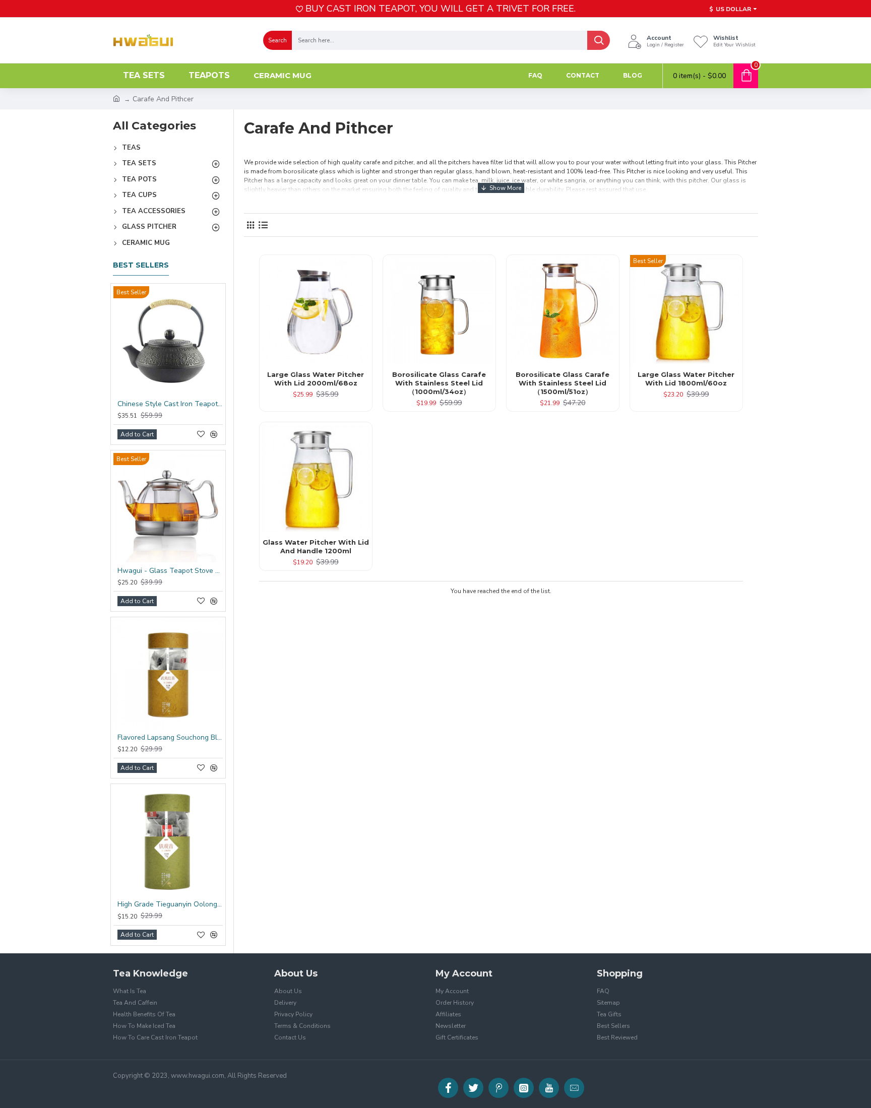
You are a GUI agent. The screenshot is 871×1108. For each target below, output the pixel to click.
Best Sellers (141, 265)
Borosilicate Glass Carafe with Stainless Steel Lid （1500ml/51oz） (562, 383)
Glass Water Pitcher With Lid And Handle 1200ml (316, 546)
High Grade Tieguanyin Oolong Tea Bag (170, 904)
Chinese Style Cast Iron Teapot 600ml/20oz (170, 404)
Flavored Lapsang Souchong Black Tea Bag (170, 737)
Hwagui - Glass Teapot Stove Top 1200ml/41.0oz (170, 570)
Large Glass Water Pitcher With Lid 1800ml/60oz (686, 378)
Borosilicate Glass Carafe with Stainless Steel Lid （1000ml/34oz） (439, 383)
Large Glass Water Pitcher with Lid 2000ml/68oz (315, 378)
